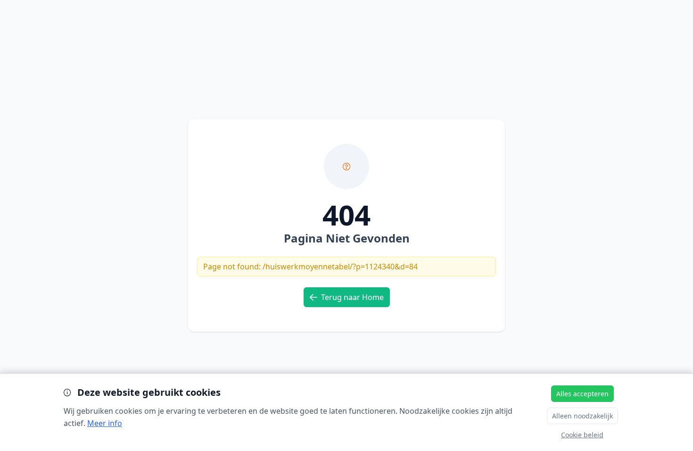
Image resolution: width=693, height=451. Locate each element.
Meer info (104, 423)
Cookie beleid (582, 434)
